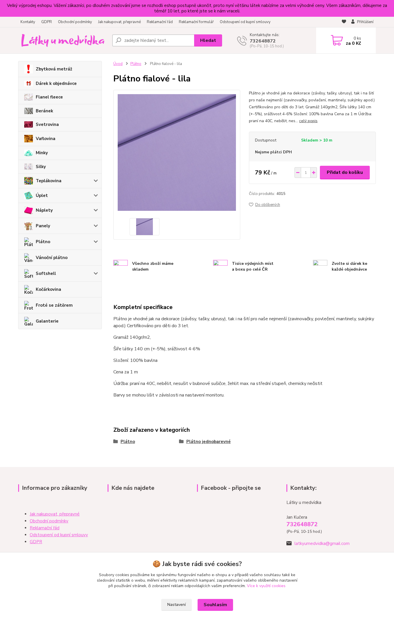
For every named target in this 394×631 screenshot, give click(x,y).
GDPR (46, 22)
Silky (41, 167)
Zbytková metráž (54, 69)
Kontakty (27, 22)
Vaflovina (45, 139)
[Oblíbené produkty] (343, 22)
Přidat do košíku (345, 172)
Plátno (43, 242)
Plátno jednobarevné (208, 441)
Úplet (42, 195)
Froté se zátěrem (54, 305)
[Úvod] (63, 40)
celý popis (308, 121)
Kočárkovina (48, 289)
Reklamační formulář (196, 22)
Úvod (118, 63)
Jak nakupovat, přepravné (119, 22)
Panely (43, 226)
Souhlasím (215, 605)
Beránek (44, 111)
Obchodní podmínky (75, 22)
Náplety (44, 210)
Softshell (46, 273)
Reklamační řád (160, 22)
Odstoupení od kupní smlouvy (245, 22)
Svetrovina (47, 124)
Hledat (208, 40)
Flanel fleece (49, 97)
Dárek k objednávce (56, 83)
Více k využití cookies (266, 586)
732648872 (263, 41)
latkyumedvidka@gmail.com (322, 543)
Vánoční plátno (51, 257)
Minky (42, 153)
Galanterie (47, 321)
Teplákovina (48, 181)
